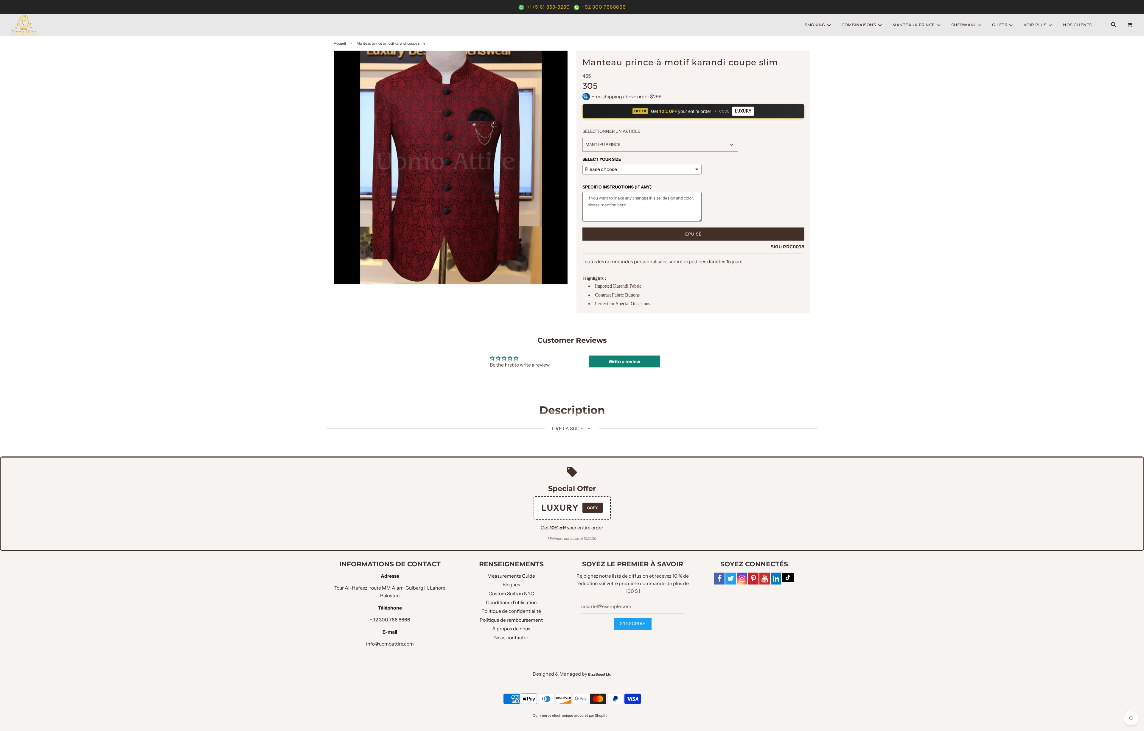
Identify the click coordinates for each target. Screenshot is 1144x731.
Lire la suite (568, 428)
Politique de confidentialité (511, 611)
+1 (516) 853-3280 (548, 7)
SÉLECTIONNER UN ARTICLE (611, 131)
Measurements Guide (511, 576)
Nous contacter (511, 637)
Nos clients (1077, 24)
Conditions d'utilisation (511, 602)
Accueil (340, 43)
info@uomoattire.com (390, 644)
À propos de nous (511, 629)
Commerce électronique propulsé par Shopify (570, 715)
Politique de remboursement (511, 620)
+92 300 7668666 (603, 7)
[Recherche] (1113, 24)
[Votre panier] (1131, 24)
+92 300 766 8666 (390, 620)
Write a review (624, 361)
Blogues (511, 584)
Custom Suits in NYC (511, 593)
